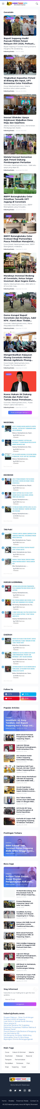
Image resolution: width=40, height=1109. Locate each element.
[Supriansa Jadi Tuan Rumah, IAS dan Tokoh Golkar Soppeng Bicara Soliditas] (9, 769)
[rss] (29, 1090)
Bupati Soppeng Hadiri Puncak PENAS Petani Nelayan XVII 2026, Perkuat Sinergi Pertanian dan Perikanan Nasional (18, 41)
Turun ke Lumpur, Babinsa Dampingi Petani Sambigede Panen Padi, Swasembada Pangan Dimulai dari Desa (24, 535)
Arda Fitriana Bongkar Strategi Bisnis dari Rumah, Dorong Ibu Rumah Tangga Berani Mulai (23, 481)
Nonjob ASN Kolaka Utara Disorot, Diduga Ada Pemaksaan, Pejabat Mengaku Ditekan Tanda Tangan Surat (24, 641)
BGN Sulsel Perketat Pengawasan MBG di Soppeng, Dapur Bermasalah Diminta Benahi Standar (24, 737)
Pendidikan (9, 1063)
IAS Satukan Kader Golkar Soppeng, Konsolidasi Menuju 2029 (24, 758)
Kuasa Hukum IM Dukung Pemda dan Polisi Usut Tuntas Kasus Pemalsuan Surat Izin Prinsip (17, 397)
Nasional (29, 1056)
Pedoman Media (22, 1101)
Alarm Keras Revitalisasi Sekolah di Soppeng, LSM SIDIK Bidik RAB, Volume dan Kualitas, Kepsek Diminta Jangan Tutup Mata (26, 779)
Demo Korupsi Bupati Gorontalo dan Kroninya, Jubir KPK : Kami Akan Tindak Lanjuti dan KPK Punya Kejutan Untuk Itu (20, 318)
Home (4, 1101)
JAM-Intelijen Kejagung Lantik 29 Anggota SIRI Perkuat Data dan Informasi (25, 945)
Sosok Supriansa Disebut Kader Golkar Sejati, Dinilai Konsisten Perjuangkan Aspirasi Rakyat (25, 789)
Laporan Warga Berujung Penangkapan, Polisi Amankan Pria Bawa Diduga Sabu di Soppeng (23, 588)
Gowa (7, 1052)
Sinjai (7, 1067)
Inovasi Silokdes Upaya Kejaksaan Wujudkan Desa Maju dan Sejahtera (18, 120)
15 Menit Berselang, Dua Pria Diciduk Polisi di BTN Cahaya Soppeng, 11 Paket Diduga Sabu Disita (24, 614)
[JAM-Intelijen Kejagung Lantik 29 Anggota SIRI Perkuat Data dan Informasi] (9, 946)
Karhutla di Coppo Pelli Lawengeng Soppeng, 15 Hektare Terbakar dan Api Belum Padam (25, 821)
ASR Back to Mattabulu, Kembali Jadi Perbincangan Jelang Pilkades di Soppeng (26, 966)
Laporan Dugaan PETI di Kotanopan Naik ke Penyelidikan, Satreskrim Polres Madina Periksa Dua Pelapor (24, 669)
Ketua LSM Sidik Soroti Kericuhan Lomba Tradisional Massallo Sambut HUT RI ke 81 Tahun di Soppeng (25, 924)
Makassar (19, 1056)
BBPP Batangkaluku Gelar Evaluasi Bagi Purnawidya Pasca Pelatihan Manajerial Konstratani (18, 239)
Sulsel (24, 1067)
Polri (28, 1063)
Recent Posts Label (8, 466)
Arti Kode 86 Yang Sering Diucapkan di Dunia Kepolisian (24, 810)
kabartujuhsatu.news (15, 1104)
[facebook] (10, 1090)
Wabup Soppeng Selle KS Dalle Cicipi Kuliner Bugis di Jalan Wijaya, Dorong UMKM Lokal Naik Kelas (22, 495)
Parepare (8, 1060)
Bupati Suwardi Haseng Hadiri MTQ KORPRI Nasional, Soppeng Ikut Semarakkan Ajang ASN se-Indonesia (24, 428)
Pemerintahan (20, 1060)
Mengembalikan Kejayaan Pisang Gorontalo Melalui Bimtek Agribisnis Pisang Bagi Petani (18, 357)
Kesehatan (9, 1056)
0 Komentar (16, 437)
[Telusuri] (37, 3)
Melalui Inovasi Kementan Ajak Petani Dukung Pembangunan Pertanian (18, 160)
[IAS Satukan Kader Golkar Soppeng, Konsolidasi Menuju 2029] (9, 758)
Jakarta (31, 1052)
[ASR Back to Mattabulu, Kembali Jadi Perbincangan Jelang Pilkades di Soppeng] (9, 967)
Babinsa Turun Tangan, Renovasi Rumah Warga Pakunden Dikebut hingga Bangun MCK (23, 561)
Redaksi (11, 1101)
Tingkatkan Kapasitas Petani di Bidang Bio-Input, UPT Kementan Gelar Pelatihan (19, 80)
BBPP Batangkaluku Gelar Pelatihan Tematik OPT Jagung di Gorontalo (18, 199)
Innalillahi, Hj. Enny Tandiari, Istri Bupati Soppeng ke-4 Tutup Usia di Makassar (25, 914)
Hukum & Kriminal (18, 1052)
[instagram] (25, 1090)
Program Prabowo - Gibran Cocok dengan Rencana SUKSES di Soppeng (19, 1018)
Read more (22, 435)
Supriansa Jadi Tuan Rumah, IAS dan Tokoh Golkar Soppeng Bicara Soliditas (25, 768)
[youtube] (20, 1090)
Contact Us (34, 1101)
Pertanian (19, 1063)
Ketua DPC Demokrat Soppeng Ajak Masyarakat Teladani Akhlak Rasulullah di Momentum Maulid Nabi (24, 442)
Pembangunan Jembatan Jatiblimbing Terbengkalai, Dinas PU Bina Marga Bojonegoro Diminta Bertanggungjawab (18, 1037)
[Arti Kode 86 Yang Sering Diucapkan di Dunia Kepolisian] (9, 811)
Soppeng (15, 1067)
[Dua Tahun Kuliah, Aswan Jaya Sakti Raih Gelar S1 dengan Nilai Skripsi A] (9, 800)
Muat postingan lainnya (19, 412)
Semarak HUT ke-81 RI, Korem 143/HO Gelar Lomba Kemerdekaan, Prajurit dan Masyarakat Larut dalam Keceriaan (23, 655)
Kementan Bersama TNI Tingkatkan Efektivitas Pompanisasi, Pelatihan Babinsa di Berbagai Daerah (20, 1027)
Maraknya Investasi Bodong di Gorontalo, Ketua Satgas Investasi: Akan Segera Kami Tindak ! (19, 278)
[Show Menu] (3, 3)
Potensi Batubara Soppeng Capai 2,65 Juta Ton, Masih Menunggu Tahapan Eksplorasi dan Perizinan (24, 509)
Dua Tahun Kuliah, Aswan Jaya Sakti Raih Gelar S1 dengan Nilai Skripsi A (25, 800)
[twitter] (15, 1090)
